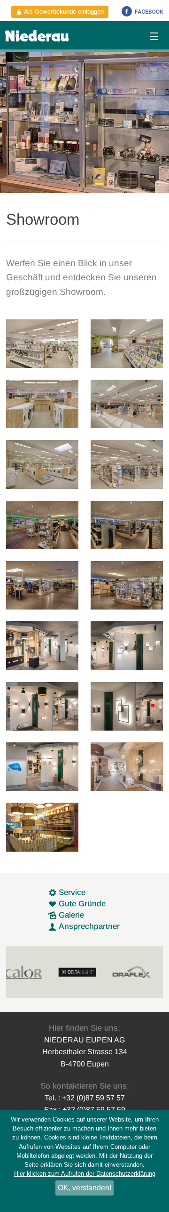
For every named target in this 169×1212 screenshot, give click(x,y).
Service (70, 892)
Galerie (70, 915)
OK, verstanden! (84, 1188)
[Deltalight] (35, 972)
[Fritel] (142, 972)
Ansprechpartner (88, 926)
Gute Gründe (81, 903)
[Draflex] (89, 972)
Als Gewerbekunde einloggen (63, 11)
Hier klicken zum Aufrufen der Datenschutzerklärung (84, 1173)
